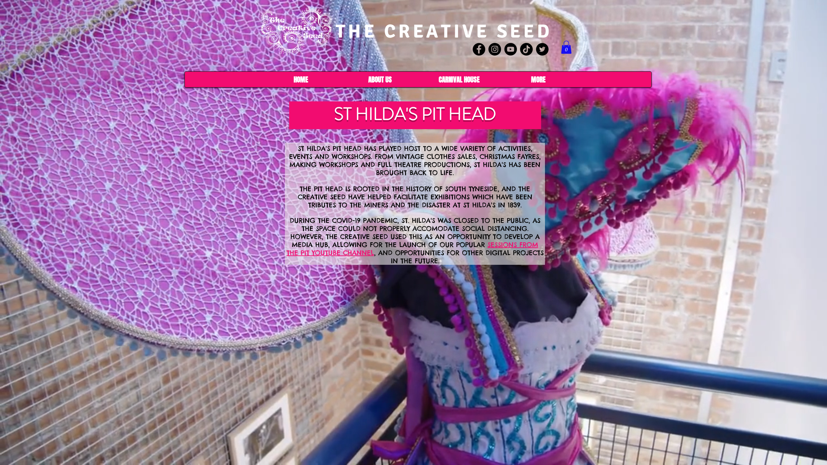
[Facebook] (479, 49)
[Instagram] (494, 49)
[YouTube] (510, 49)
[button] (566, 47)
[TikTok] (526, 49)
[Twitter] (542, 49)
